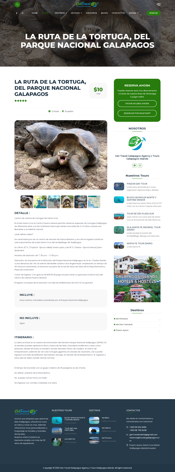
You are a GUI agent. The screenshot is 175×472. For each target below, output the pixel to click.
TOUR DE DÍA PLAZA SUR (140, 213)
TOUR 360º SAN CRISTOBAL (71, 429)
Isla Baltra (105, 418)
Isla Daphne (106, 428)
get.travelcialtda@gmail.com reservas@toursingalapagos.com (144, 437)
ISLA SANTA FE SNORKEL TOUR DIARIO (143, 228)
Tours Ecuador (71, 423)
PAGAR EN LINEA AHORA (137, 103)
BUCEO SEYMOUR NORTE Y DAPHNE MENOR (141, 198)
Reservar (154, 13)
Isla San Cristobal (124, 324)
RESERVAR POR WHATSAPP (137, 113)
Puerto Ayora (122, 330)
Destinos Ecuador (109, 421)
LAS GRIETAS (70, 439)
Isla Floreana (122, 318)
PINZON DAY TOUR (137, 184)
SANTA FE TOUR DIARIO (139, 243)
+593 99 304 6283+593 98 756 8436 (138, 429)
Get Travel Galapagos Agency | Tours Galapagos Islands (137, 157)
